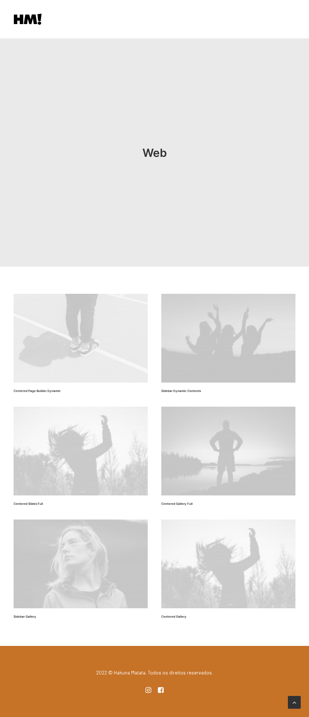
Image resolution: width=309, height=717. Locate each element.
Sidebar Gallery (25, 616)
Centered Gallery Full (177, 504)
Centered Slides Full (28, 504)
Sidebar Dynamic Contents (181, 391)
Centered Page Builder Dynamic (37, 391)
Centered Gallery (174, 616)
